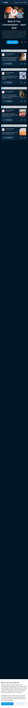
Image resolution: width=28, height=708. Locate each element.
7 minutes (9, 82)
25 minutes (9, 137)
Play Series (13, 42)
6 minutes (9, 64)
